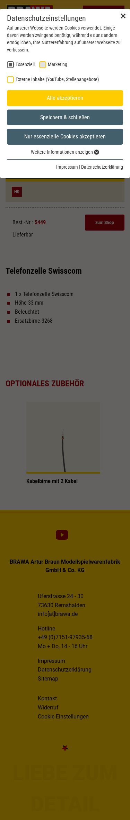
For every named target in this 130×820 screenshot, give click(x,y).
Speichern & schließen (65, 117)
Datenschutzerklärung (102, 167)
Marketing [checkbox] (57, 64)
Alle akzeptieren (65, 98)
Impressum (67, 167)
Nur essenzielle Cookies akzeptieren (65, 136)
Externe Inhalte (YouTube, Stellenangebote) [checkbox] (57, 79)
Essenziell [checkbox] (25, 64)
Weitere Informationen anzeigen (62, 152)
